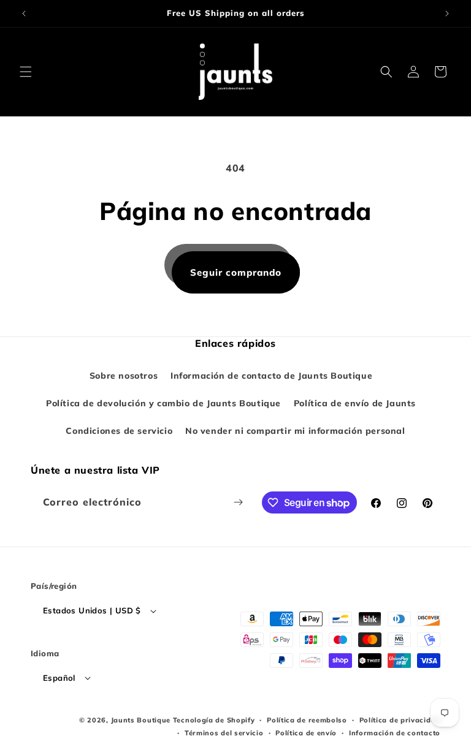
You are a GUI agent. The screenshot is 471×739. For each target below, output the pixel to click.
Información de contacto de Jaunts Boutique (271, 375)
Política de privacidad (399, 720)
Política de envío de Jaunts (355, 403)
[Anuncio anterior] (23, 13)
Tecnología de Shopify (214, 720)
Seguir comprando (235, 272)
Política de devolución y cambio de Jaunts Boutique (163, 403)
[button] (25, 71)
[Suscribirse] (237, 502)
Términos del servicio (224, 733)
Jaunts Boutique (142, 720)
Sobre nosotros (124, 375)
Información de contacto (394, 733)
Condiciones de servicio (119, 430)
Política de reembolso (307, 720)
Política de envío (306, 733)
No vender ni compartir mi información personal (295, 430)
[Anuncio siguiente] (447, 13)
